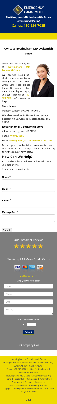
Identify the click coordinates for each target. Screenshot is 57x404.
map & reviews (35, 366)
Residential (19, 379)
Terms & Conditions (18, 385)
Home (8, 379)
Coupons (29, 382)
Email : (6, 188)
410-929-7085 (34, 25)
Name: (6, 177)
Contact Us (40, 382)
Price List (33, 385)
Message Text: (10, 212)
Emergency (17, 382)
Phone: (6, 200)
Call (29, 400)
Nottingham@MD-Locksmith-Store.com (30, 140)
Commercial (31, 379)
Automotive (45, 379)
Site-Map (44, 385)
